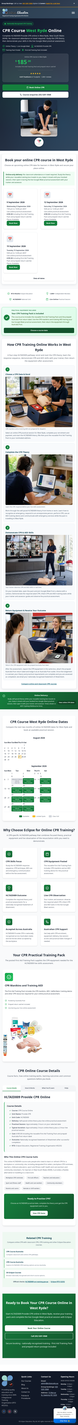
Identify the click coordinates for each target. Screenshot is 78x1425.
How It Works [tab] (30, 1088)
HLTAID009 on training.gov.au (36, 1282)
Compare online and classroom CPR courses (39, 684)
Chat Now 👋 (65, 1421)
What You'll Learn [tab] (48, 1088)
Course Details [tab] (12, 1088)
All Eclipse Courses (25, 1274)
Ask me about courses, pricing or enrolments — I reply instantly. (65, 1412)
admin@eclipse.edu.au (49, 1383)
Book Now (14, 224)
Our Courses (26, 1381)
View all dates (39, 278)
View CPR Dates (39, 1213)
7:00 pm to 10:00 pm (28, 781)
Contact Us (25, 1392)
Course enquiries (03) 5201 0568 (37, 94)
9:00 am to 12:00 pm (45, 781)
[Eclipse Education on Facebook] (4, 1411)
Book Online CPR (36, 87)
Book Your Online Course (39, 1328)
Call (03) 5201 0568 (39, 1336)
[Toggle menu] (73, 12)
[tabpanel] (39, 1158)
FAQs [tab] (66, 1088)
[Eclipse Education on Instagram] (9, 1411)
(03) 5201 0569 (27, 3)
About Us (24, 1388)
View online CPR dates (66, 702)
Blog (23, 1384)
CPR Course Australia (22, 1253)
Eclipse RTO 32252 (58, 1282)
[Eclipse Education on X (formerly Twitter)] (15, 1411)
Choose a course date (39, 330)
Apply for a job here (53, 3)
